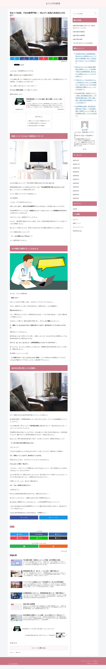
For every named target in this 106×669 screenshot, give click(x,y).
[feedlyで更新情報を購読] (24, 546)
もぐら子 (85, 130)
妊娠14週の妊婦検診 (79, 32)
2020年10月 (76, 168)
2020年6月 (76, 183)
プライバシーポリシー (87, 661)
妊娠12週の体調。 (78, 39)
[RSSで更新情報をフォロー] (53, 546)
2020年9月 (76, 172)
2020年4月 (76, 191)
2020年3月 (76, 194)
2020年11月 (76, 164)
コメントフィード (78, 227)
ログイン (75, 219)
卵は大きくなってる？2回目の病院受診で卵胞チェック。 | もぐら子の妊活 (85, 87)
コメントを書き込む (38, 648)
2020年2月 (76, 198)
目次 (36, 116)
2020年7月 (76, 179)
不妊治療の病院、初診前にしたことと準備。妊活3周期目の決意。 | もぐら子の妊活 (86, 111)
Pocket (22, 65)
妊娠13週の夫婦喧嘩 (79, 35)
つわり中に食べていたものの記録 (82, 43)
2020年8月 (76, 176)
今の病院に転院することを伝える (37, 123)
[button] (95, 13)
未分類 (12, 526)
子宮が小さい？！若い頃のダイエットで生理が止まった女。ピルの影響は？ (85, 82)
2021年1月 (76, 160)
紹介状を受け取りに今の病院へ (37, 125)
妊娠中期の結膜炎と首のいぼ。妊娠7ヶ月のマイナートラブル (84, 27)
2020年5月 (76, 187)
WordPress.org (77, 231)
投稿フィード (77, 223)
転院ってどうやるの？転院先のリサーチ (39, 121)
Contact (95, 661)
